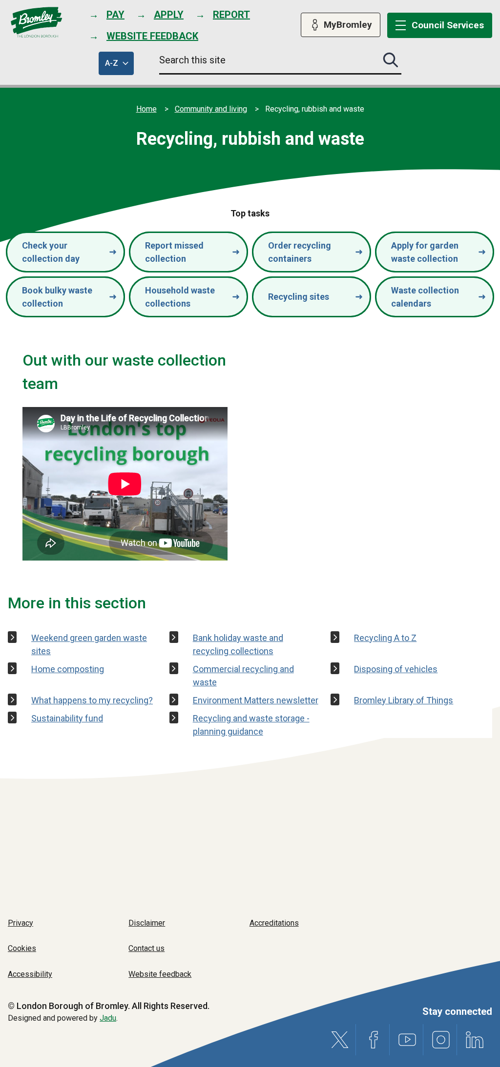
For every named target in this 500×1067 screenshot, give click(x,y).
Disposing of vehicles (396, 669)
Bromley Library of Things (403, 700)
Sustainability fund (67, 718)
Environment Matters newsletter (255, 700)
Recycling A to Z (385, 638)
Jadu (108, 1018)
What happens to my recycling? (92, 700)
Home (146, 109)
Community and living (211, 109)
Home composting (67, 669)
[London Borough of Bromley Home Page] (36, 22)
